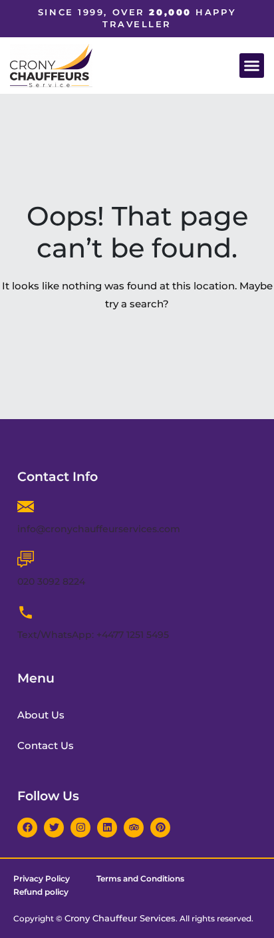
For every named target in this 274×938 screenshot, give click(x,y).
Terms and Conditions (140, 878)
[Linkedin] (107, 828)
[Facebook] (27, 828)
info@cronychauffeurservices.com (98, 529)
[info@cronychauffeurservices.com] (25, 506)
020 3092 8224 (51, 581)
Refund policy (40, 892)
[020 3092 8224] (25, 559)
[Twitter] (54, 828)
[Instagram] (80, 828)
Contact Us (45, 745)
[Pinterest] (160, 828)
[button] (252, 65)
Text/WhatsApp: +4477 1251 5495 (93, 635)
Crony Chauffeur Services (120, 918)
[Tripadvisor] (134, 828)
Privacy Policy (41, 878)
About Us (41, 714)
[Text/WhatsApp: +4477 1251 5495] (25, 612)
